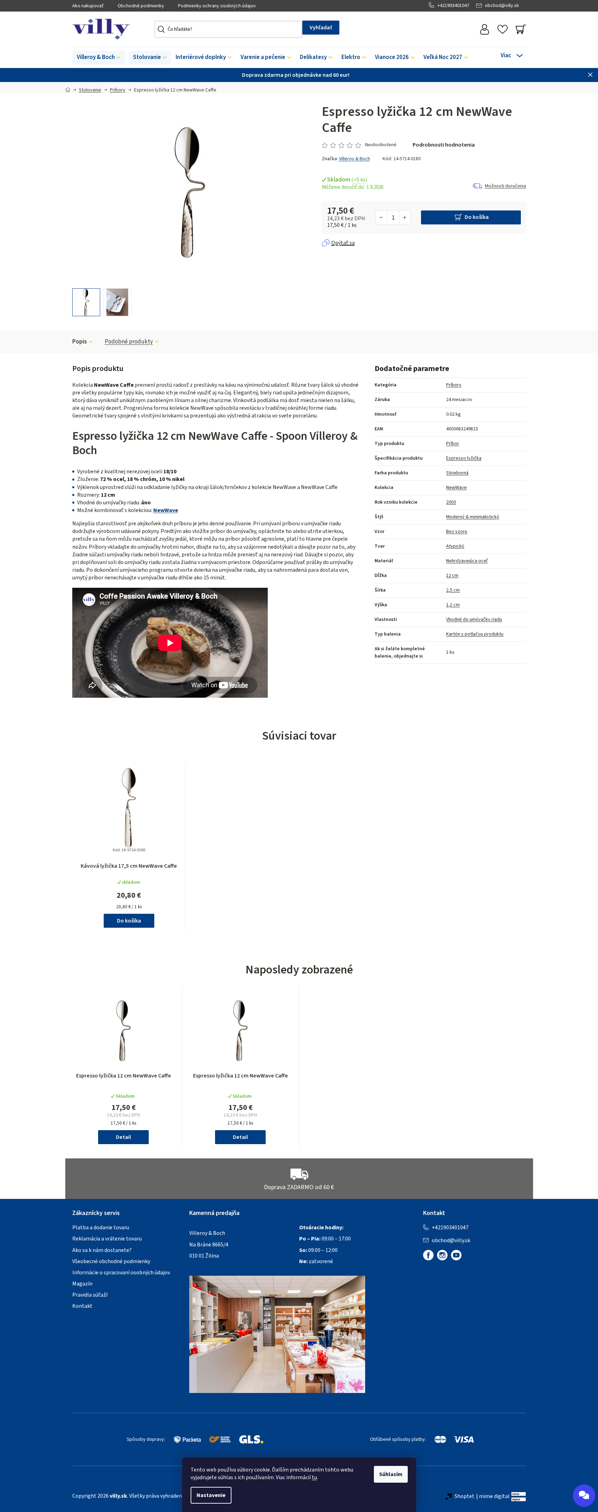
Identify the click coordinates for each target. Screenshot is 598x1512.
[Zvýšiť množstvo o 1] (404, 217)
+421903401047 (453, 5)
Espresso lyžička (463, 458)
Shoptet (464, 1496)
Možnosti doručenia (505, 186)
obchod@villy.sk (502, 5)
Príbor (452, 443)
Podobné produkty (129, 342)
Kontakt (82, 1306)
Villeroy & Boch (354, 158)
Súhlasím (391, 1474)
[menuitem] (98, 58)
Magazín (82, 1284)
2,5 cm (453, 590)
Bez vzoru (456, 531)
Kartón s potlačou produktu (474, 634)
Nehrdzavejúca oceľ (467, 560)
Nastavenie (211, 1495)
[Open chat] (584, 1495)
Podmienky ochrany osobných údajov (217, 5)
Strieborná (457, 472)
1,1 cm (453, 604)
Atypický (455, 546)
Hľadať (320, 28)
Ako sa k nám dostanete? (102, 1250)
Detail (123, 1137)
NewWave (165, 510)
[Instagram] (442, 1255)
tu (314, 1477)
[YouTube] (456, 1255)
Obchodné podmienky (141, 5)
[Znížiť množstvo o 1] (381, 217)
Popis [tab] (79, 342)
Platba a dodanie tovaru (100, 1227)
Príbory (454, 384)
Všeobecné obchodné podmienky (111, 1261)
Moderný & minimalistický (472, 516)
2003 (451, 502)
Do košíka (477, 217)
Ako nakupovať (88, 5)
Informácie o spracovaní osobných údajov (121, 1272)
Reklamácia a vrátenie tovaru (107, 1239)
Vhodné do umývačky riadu (474, 619)
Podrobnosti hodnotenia (444, 145)
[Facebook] (428, 1255)
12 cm (452, 575)
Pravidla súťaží (90, 1295)
